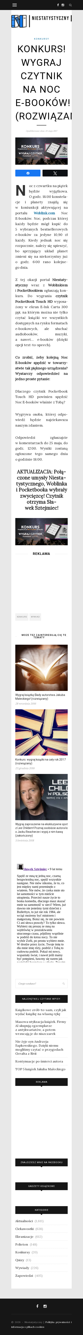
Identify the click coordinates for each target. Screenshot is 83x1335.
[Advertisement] (41, 583)
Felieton (21, 1244)
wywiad (35, 617)
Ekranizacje (24, 1237)
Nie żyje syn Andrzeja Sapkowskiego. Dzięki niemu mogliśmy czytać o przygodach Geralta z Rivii (39, 1047)
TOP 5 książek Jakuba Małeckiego (40, 1069)
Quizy (19, 1260)
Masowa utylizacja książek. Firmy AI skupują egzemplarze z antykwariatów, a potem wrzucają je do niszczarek (40, 1028)
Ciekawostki (24, 1229)
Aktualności (24, 1221)
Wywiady (22, 1268)
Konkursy (41, 39)
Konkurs (22, 617)
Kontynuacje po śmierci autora (39, 1061)
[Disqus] (41, 912)
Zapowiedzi (24, 1276)
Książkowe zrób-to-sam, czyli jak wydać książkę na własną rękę (40, 1012)
